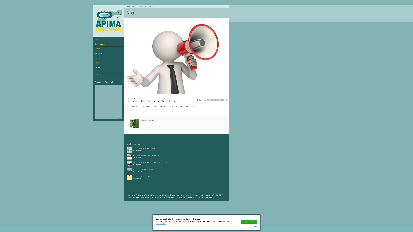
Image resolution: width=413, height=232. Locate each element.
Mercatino (98, 53)
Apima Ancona (131, 110)
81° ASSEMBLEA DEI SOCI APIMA (144, 148)
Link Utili (97, 58)
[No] (410, 229)
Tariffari (97, 49)
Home (97, 39)
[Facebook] (211, 100)
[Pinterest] (216, 100)
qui (193, 106)
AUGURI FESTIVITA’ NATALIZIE (143, 169)
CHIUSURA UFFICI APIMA (141, 176)
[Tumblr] (219, 100)
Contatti (97, 67)
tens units (119, 118)
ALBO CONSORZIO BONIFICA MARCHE (146, 155)
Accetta (249, 222)
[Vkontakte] (225, 100)
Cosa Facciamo (100, 44)
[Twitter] (208, 100)
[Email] (205, 100)
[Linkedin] (222, 100)
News (97, 63)
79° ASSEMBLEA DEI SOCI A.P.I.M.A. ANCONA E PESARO (151, 162)
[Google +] (213, 100)
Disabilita (254, 226)
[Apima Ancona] (108, 21)
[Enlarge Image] (176, 56)
